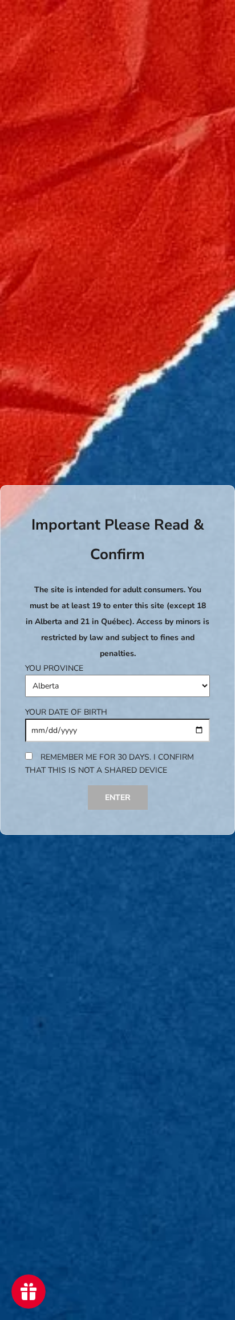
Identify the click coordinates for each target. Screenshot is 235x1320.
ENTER (118, 797)
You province (54, 668)
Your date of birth (66, 712)
